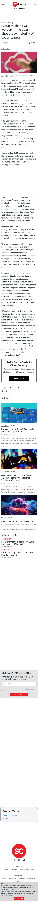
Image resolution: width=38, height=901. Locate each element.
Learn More (19, 378)
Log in (15, 8)
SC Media (6, 869)
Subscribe (19, 695)
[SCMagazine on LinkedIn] (23, 860)
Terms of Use (27, 689)
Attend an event (21, 878)
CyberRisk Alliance (13, 869)
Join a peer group (30, 878)
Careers (27, 869)
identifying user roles (18, 273)
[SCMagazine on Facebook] (14, 860)
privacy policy (29, 893)
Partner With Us (19, 881)
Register (22, 8)
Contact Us (21, 869)
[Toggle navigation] (3, 4)
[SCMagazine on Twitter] (19, 860)
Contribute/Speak (12, 878)
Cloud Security (7, 22)
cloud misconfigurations (19, 103)
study (7, 100)
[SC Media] (18, 4)
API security (6, 518)
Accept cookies (19, 898)
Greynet (6, 818)
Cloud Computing (10, 815)
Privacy (32, 869)
